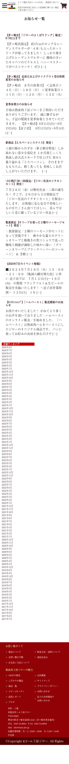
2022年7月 (7, 484)
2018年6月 (7, 585)
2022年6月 (7, 487)
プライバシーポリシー (47, 686)
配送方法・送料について (48, 652)
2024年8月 (7, 420)
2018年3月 (7, 594)
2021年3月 (7, 530)
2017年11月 (7, 607)
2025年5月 (7, 393)
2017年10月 (7, 610)
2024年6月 (7, 426)
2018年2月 (7, 597)
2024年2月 (7, 439)
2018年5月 (7, 588)
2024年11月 (7, 411)
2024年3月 (7, 436)
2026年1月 (7, 368)
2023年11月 (7, 448)
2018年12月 (7, 576)
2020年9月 (7, 549)
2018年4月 (7, 591)
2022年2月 (7, 500)
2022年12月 (7, 472)
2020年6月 (7, 555)
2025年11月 (7, 375)
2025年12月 (7, 371)
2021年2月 (7, 533)
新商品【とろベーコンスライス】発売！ (30, 142)
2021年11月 (7, 509)
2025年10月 (7, 378)
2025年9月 (7, 381)
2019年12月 (7, 567)
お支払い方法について (19, 663)
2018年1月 (7, 600)
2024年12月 (7, 408)
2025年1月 (7, 405)
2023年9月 (7, 451)
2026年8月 (7, 347)
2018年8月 (7, 579)
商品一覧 (12, 686)
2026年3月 (7, 362)
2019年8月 (7, 570)
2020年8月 (7, 552)
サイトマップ (43, 681)
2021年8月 (7, 518)
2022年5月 (7, 491)
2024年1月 (7, 442)
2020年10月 (7, 546)
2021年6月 (7, 524)
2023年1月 (7, 469)
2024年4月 (7, 433)
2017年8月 (7, 616)
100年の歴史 (14, 675)
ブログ (11, 702)
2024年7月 (7, 423)
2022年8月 (7, 481)
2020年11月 (7, 542)
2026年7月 (7, 350)
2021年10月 (7, 512)
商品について (14, 652)
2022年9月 (7, 478)
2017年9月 (7, 613)
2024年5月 (7, 429)
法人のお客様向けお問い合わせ (45, 699)
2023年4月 (7, 466)
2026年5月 (7, 356)
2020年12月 (7, 539)
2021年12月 (7, 506)
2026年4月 (7, 359)
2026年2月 (7, 365)
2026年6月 (7, 353)
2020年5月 (7, 558)
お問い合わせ (43, 691)
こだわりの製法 (15, 681)
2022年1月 (7, 503)
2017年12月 (7, 604)
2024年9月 (7, 417)
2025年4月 (7, 396)
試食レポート (14, 697)
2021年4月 (7, 527)
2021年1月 (7, 536)
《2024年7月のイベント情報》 (24, 263)
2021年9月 (7, 515)
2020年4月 (7, 561)
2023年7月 (7, 457)
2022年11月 (7, 475)
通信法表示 (42, 657)
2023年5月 (7, 463)
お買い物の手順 (15, 657)
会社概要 (41, 675)
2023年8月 (7, 454)
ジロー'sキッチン (16, 691)
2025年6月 (7, 390)
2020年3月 (7, 564)
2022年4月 (7, 494)
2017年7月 (7, 619)
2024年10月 (7, 414)
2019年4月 (7, 573)
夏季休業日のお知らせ (19, 104)
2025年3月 (7, 399)
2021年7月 (7, 521)
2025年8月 (7, 384)
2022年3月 (7, 497)
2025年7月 (7, 387)
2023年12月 (7, 445)
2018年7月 (7, 582)
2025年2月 (7, 402)
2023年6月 (7, 460)
